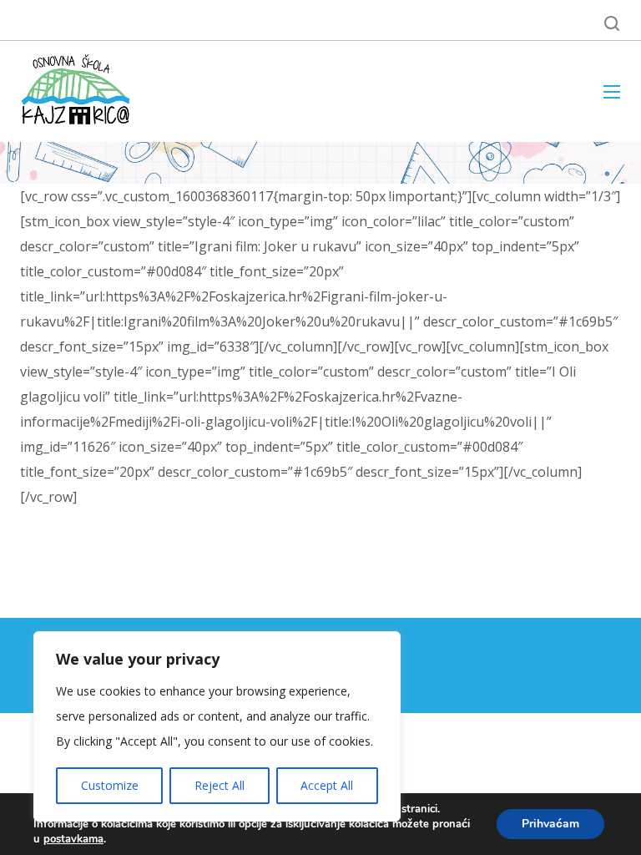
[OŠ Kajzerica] (78, 91)
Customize (110, 785)
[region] (217, 726)
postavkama (73, 839)
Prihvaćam (550, 824)
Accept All (326, 785)
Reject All (219, 785)
